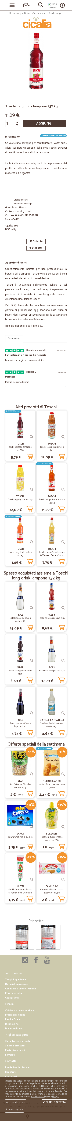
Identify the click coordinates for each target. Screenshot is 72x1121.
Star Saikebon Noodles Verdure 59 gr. (20, 786)
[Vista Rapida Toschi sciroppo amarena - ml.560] (31, 437)
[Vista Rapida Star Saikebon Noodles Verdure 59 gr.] (31, 774)
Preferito (37, 241)
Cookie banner (12, 998)
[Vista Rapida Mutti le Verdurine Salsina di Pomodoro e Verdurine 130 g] (31, 879)
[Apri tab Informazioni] (62, 5)
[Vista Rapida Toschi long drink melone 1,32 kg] (31, 542)
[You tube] (47, 962)
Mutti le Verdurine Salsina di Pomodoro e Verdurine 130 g (20, 893)
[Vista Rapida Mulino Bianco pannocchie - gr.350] (63, 774)
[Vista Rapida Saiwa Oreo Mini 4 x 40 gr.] (31, 827)
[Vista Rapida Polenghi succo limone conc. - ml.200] (63, 827)
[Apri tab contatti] (26, 5)
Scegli (56, 1097)
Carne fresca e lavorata (17, 1041)
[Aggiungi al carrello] (29, 455)
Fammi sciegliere (14, 1110)
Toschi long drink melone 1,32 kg (20, 554)
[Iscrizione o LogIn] (53, 6)
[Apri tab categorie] (12, 5)
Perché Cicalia (12, 1019)
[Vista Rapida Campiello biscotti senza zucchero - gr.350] (63, 879)
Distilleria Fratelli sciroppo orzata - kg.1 (52, 725)
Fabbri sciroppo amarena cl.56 (20, 672)
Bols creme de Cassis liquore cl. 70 (20, 725)
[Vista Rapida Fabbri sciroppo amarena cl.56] (31, 660)
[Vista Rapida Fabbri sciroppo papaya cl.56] (63, 608)
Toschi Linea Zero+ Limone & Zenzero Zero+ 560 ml (52, 554)
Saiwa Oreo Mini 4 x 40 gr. (20, 837)
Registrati (10, 1072)
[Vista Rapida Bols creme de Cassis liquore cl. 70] (31, 713)
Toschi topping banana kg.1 (20, 500)
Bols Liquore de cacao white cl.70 (20, 619)
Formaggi (10, 1055)
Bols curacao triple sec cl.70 (52, 671)
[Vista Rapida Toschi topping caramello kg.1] (63, 437)
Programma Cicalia (15, 1015)
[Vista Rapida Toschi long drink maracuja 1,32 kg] (63, 489)
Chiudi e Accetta (55, 1102)
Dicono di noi (14, 339)
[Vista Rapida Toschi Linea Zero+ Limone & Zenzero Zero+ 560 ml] (63, 542)
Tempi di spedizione (16, 980)
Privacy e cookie (14, 993)
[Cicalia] (36, 22)
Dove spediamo (13, 1028)
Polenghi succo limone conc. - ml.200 (52, 838)
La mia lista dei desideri (17, 1067)
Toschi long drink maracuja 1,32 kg (52, 501)
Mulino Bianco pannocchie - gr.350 (52, 786)
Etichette (36, 248)
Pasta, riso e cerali (15, 1050)
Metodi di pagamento (16, 984)
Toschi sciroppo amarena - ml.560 (20, 448)
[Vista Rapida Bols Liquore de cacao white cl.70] (31, 608)
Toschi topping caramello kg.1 (52, 448)
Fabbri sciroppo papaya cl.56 (52, 618)
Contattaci (11, 1077)
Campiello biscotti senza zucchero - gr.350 (51, 891)
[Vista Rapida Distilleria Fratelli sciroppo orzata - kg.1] (63, 713)
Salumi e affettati (14, 1046)
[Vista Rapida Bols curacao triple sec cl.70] (63, 660)
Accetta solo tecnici (15, 1102)
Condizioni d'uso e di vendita (20, 989)
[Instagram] (25, 962)
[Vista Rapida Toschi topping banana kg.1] (31, 489)
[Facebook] (36, 962)
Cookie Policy (37, 1097)
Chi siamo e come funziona (19, 1010)
